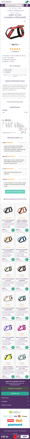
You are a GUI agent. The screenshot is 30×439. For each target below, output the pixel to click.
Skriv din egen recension (15, 191)
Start (10, 8)
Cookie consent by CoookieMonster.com (21, 438)
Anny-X (17, 13)
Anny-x (19, 8)
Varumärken (14, 8)
